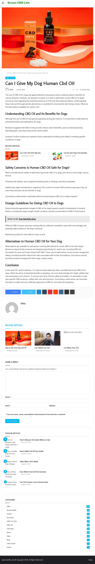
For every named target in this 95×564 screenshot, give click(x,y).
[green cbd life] (19, 3)
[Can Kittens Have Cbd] (77, 338)
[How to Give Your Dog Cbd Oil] (18, 338)
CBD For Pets (17, 73)
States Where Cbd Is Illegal (29, 461)
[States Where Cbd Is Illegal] (11, 464)
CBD (8, 506)
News (9, 532)
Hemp (9, 547)
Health (9, 514)
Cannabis (10, 529)
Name (8, 397)
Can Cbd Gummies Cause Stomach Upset (34, 482)
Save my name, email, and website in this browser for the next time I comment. (36, 414)
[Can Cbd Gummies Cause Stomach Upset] (11, 485)
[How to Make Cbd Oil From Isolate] (11, 454)
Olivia (11, 89)
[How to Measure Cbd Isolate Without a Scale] (11, 443)
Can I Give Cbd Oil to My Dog (30, 153)
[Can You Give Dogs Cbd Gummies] (55, 155)
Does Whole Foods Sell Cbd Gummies (33, 472)
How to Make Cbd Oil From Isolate (31, 451)
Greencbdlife (11, 510)
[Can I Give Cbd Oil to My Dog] (11, 155)
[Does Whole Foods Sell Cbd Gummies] (11, 475)
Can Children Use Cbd (42, 348)
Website (52, 406)
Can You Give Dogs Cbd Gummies (75, 153)
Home (8, 73)
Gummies (10, 517)
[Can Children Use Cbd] (47, 338)
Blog (8, 540)
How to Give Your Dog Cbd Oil (15, 348)
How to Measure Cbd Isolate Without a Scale (35, 440)
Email (8, 406)
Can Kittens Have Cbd (71, 348)
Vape (8, 536)
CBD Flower (11, 543)
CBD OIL (10, 525)
